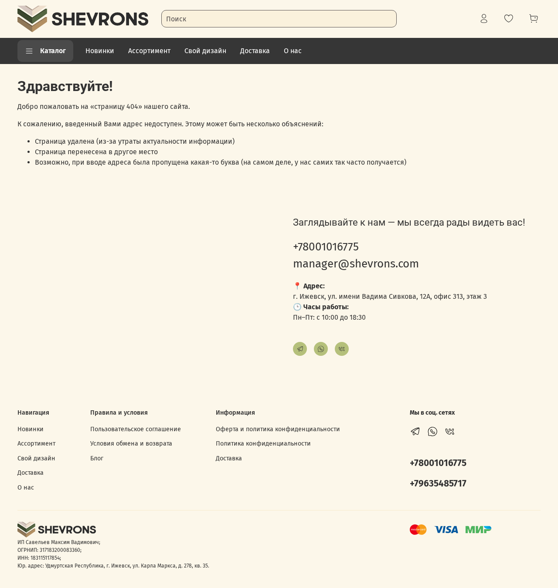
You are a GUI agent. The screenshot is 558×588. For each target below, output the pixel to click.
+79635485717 (438, 483)
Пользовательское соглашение (135, 429)
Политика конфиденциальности (263, 443)
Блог (96, 458)
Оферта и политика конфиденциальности (278, 429)
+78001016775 (326, 246)
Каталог (53, 51)
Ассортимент (149, 51)
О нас (293, 51)
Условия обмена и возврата (131, 443)
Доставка (255, 51)
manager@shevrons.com (356, 263)
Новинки (99, 51)
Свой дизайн (205, 51)
